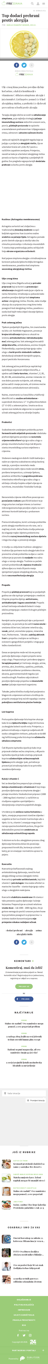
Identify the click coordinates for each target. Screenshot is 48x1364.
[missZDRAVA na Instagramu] (30, 1335)
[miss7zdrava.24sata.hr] (12, 3)
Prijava (26, 999)
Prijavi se (24, 986)
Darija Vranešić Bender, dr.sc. (21, 25)
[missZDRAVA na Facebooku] (17, 1335)
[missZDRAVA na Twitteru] (24, 1335)
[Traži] (32, 3)
